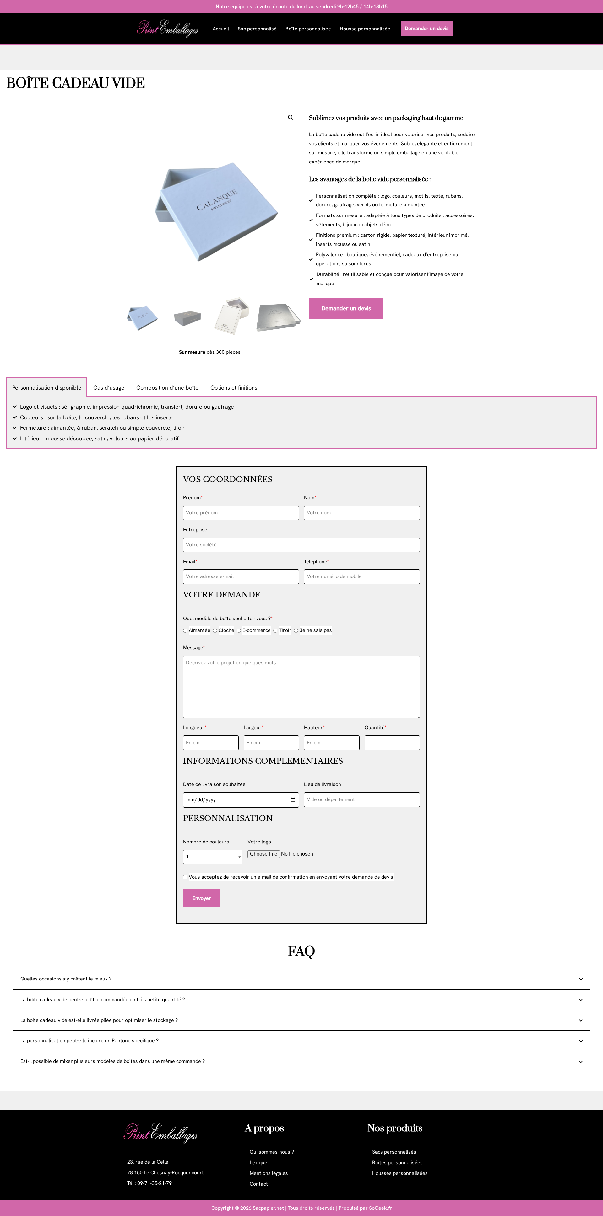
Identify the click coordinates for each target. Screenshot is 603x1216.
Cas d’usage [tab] (108, 387)
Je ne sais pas (316, 630)
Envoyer (202, 898)
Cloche (226, 630)
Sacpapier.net (268, 1208)
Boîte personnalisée (308, 28)
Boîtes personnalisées (397, 1162)
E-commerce (256, 630)
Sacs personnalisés (394, 1152)
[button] (290, 117)
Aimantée (199, 630)
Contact (259, 1184)
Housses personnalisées (400, 1173)
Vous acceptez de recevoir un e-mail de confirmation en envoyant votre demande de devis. (291, 877)
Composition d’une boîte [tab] (167, 387)
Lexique (258, 1162)
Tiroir (285, 630)
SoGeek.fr (380, 1208)
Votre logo (259, 841)
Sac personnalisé (257, 28)
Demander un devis (427, 28)
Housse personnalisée (365, 28)
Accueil (221, 28)
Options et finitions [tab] (233, 387)
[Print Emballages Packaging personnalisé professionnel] (169, 28)
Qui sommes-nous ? (272, 1152)
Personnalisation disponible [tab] (46, 387)
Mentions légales (269, 1173)
